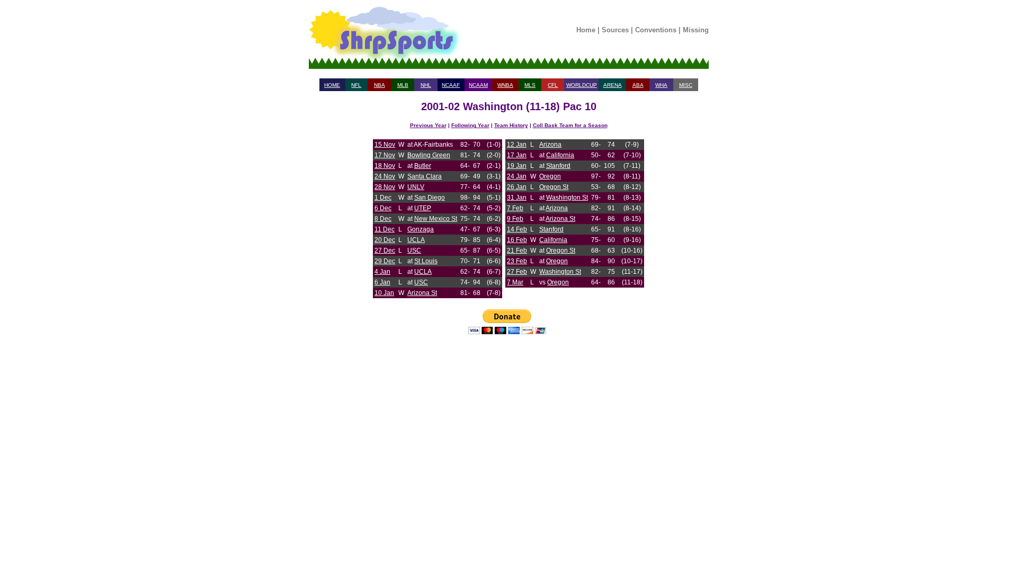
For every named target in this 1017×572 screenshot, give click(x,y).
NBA (379, 85)
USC (414, 250)
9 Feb (515, 218)
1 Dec (382, 197)
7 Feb (515, 208)
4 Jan (382, 271)
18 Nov (384, 165)
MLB (402, 85)
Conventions (655, 30)
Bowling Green (428, 155)
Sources (615, 30)
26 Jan (517, 187)
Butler (422, 165)
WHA (661, 85)
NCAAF (451, 85)
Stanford (558, 165)
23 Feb (517, 261)
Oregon (550, 176)
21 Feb (517, 250)
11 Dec (384, 229)
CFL (553, 85)
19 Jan (517, 165)
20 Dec (384, 240)
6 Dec (382, 208)
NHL (426, 85)
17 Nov (384, 155)
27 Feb (517, 271)
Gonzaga (420, 229)
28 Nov (384, 187)
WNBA (505, 85)
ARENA (612, 85)
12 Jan (517, 144)
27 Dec (384, 250)
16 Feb (517, 240)
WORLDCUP (581, 85)
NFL (356, 85)
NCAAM (478, 85)
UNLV (415, 187)
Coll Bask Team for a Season (570, 125)
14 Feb (517, 229)
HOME (332, 85)
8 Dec (382, 218)
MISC (685, 85)
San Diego (429, 197)
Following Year (470, 125)
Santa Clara (424, 176)
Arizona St (422, 293)
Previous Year (428, 125)
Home (585, 30)
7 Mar (515, 282)
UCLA (416, 240)
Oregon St (553, 187)
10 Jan (384, 293)
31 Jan (517, 197)
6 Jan (382, 282)
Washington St (567, 197)
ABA (638, 85)
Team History (511, 125)
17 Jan (517, 155)
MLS (530, 85)
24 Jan (517, 176)
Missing (696, 30)
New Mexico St (435, 218)
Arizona (550, 144)
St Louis (426, 261)
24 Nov (384, 176)
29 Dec (384, 261)
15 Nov (384, 144)
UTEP (422, 208)
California (560, 155)
